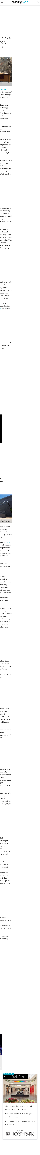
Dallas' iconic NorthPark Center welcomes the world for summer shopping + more (19, 1107)
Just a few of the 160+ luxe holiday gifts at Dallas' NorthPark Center (20, 1123)
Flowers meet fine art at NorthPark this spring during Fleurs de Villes (18, 1115)
